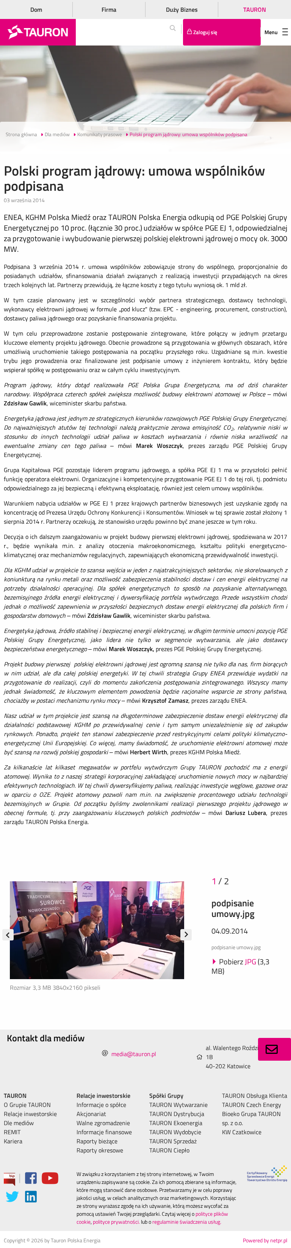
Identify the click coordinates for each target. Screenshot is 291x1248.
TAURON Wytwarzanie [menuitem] (178, 1104)
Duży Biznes (182, 9)
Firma (109, 9)
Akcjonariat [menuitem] (91, 1113)
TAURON (254, 9)
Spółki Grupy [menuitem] (166, 1095)
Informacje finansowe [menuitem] (104, 1132)
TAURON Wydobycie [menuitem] (175, 1132)
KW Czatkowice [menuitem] (241, 1132)
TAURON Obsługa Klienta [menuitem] (254, 1095)
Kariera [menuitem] (13, 1141)
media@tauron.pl (133, 1053)
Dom (36, 9)
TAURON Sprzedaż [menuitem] (173, 1141)
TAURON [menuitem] (15, 1095)
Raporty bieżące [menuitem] (97, 1141)
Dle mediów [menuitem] (19, 1122)
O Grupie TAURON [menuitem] (27, 1104)
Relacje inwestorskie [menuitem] (30, 1113)
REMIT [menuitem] (12, 1132)
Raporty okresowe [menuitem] (100, 1150)
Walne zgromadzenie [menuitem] (103, 1122)
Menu (271, 32)
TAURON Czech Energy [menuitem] (251, 1104)
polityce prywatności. (116, 1222)
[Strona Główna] (38, 32)
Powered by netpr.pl (265, 1240)
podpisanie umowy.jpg (233, 908)
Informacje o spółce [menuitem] (101, 1104)
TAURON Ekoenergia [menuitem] (175, 1122)
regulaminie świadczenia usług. (186, 1222)
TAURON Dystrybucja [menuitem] (176, 1113)
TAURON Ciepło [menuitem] (169, 1150)
